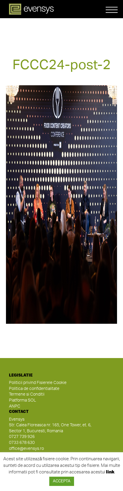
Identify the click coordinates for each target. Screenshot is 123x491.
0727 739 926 (22, 437)
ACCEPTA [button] (61, 481)
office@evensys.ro (26, 449)
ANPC (14, 406)
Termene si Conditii (26, 394)
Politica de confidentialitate (34, 389)
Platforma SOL (22, 400)
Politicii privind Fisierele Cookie (38, 383)
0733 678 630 (22, 443)
